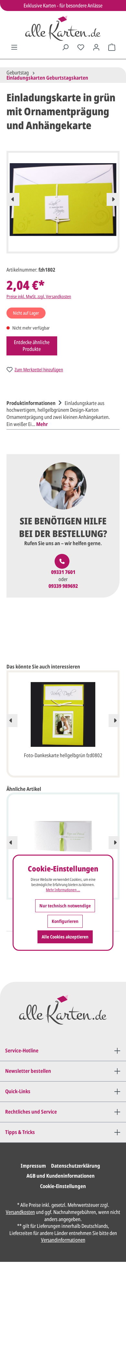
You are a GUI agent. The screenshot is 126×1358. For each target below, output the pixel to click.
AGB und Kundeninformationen (60, 1175)
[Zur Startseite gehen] (63, 28)
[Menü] (14, 47)
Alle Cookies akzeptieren (65, 937)
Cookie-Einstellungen (63, 1186)
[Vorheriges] (12, 199)
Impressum (33, 1165)
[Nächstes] (113, 199)
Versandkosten (20, 1212)
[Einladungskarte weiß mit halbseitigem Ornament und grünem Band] (63, 836)
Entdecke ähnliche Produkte (31, 346)
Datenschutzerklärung (75, 1165)
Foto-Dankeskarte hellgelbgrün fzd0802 (63, 755)
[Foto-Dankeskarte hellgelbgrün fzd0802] (63, 714)
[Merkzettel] (81, 47)
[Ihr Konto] (96, 47)
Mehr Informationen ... (63, 889)
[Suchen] (65, 47)
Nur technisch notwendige (65, 906)
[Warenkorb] (112, 47)
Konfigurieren (65, 921)
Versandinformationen (63, 1239)
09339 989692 (63, 586)
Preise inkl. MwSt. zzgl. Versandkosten (38, 296)
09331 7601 (63, 572)
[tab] (61, 413)
